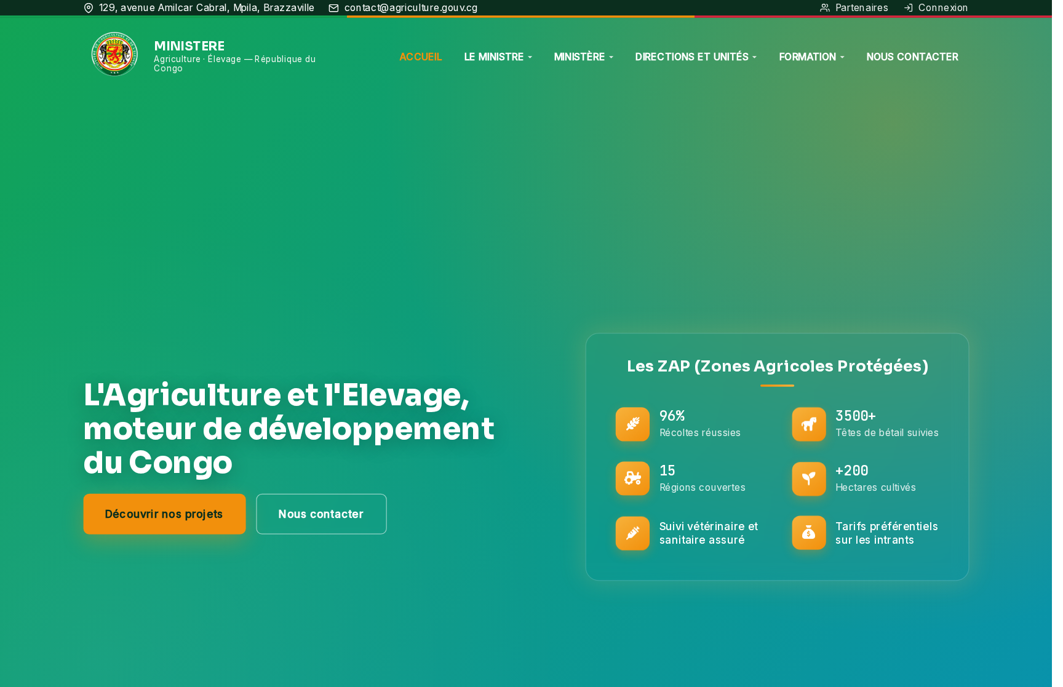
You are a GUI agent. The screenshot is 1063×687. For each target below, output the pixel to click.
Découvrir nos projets (164, 514)
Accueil (420, 56)
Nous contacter (321, 514)
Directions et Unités (692, 56)
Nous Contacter (913, 56)
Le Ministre (494, 56)
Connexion (943, 7)
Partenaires (861, 7)
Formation (808, 56)
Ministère (579, 56)
